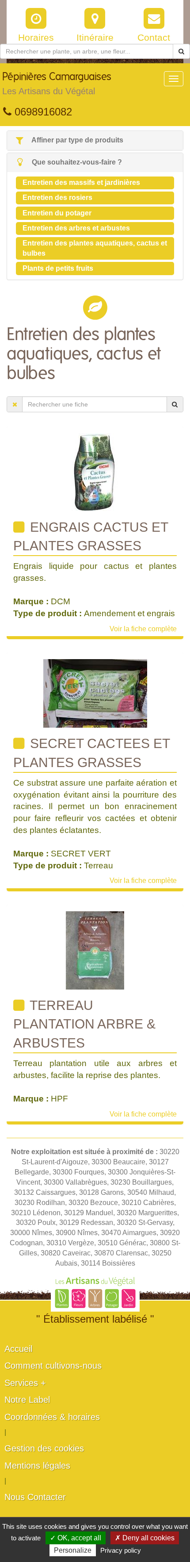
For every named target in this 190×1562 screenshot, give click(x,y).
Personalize (72, 1550)
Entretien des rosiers (57, 197)
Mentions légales (37, 1465)
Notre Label (27, 1400)
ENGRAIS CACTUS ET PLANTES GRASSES (90, 536)
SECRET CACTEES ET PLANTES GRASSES (91, 752)
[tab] (95, 140)
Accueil (18, 1349)
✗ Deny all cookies (145, 1538)
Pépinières (56, 84)
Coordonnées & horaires (52, 1417)
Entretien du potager (57, 213)
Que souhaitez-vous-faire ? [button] (76, 162)
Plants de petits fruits (58, 268)
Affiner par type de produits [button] (76, 140)
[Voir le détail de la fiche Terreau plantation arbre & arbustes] (95, 950)
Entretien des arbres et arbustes (76, 228)
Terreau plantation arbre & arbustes (84, 1024)
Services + (25, 1383)
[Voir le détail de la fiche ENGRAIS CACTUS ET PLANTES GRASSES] (95, 471)
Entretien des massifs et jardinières (81, 182)
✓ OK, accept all (75, 1538)
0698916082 (41, 112)
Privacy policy (120, 1550)
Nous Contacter (35, 1497)
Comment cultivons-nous (53, 1365)
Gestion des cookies (44, 1448)
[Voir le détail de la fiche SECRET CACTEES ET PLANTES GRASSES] (95, 693)
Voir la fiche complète (143, 629)
